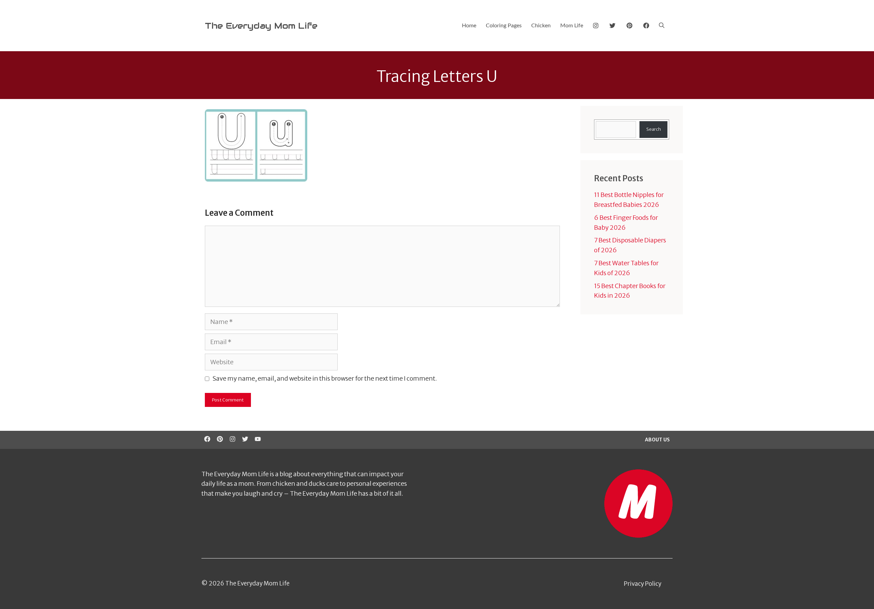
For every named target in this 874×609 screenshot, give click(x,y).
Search (653, 129)
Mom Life (571, 25)
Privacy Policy (642, 583)
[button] (661, 25)
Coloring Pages (504, 25)
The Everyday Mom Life (261, 25)
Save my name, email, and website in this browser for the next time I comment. (324, 378)
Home (469, 25)
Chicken (541, 25)
